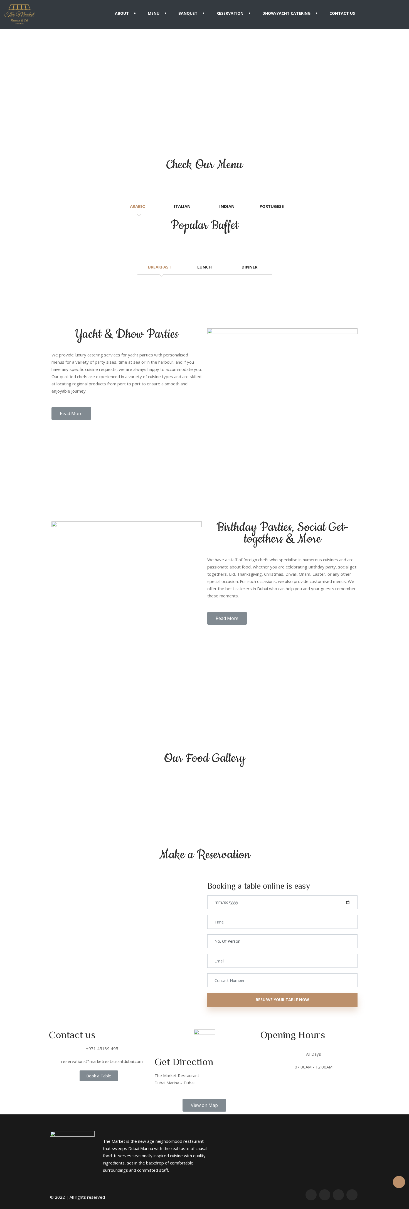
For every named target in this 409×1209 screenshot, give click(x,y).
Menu (153, 13)
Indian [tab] (227, 206)
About (122, 13)
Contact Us (342, 13)
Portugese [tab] (272, 206)
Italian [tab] (182, 206)
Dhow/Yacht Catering (286, 13)
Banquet (188, 13)
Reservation (229, 13)
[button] (71, 413)
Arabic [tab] (137, 206)
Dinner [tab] (249, 267)
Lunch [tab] (204, 267)
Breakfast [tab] (159, 267)
